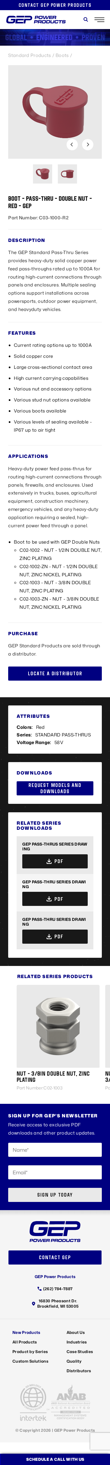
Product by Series (30, 1351)
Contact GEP (55, 1257)
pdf (58, 861)
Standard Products (29, 55)
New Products (26, 1332)
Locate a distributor (55, 673)
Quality (74, 1361)
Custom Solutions (30, 1361)
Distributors (79, 1370)
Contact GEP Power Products (55, 5)
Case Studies (80, 1351)
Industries (77, 1342)
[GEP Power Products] (36, 19)
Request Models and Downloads (54, 788)
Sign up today (54, 1195)
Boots (62, 55)
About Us (76, 1332)
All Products (24, 1342)
